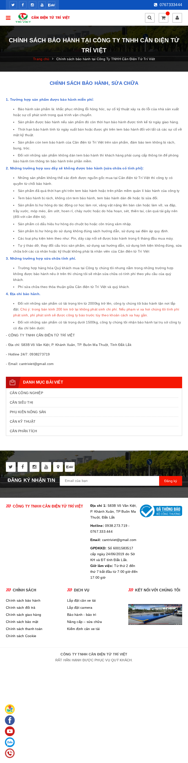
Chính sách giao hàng (23, 615)
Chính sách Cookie (21, 636)
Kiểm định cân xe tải (83, 629)
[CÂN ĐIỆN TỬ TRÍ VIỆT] (43, 17)
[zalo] (51, 5)
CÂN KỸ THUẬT (22, 421)
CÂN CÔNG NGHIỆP (26, 393)
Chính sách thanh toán (24, 629)
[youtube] (42, 5)
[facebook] (22, 5)
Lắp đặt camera (80, 607)
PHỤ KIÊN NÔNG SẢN (28, 412)
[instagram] (32, 5)
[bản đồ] (58, 467)
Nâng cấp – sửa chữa (84, 622)
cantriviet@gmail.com (119, 540)
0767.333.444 (101, 531)
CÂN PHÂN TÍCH (23, 431)
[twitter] (13, 5)
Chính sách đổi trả (20, 607)
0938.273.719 (116, 526)
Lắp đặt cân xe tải (81, 600)
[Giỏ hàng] (163, 17)
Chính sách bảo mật (22, 622)
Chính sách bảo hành (23, 600)
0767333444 (170, 5)
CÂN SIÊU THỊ (21, 402)
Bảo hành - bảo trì (81, 615)
